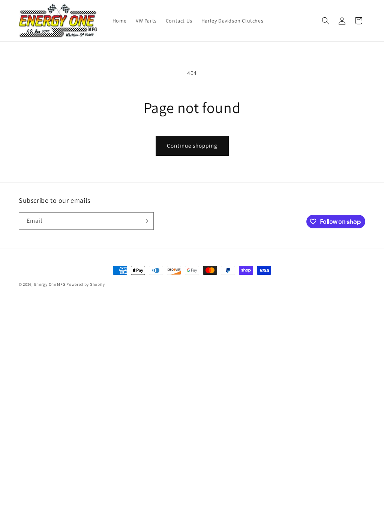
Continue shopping (192, 145)
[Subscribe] (145, 221)
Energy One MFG (50, 284)
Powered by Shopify (85, 284)
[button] (325, 20)
